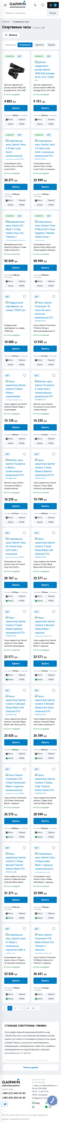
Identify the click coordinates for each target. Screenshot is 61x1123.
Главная (6, 22)
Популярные (25, 45)
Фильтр (13, 35)
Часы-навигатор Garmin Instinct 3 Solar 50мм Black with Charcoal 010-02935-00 (44, 564)
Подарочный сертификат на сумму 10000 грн (14, 328)
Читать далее (30, 1067)
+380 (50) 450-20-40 (13, 1097)
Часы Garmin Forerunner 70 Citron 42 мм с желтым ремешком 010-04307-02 (45, 328)
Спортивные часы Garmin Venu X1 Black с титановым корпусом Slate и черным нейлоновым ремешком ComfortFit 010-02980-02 (15, 960)
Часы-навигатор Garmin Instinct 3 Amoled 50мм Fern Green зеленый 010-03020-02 (44, 722)
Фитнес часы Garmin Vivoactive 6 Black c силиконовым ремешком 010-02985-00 (15, 486)
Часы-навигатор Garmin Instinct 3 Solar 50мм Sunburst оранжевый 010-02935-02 (15, 643)
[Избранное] (26, 56)
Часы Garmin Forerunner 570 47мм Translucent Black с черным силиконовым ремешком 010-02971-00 (15, 801)
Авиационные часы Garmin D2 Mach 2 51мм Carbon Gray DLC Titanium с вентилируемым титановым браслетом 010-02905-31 (15, 247)
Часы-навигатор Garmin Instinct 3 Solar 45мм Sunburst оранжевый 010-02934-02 (44, 486)
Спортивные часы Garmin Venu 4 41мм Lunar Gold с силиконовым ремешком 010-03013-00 (15, 166)
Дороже (51, 45)
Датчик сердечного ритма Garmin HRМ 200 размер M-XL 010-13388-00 (15, 88)
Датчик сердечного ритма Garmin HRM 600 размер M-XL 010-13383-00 (44, 88)
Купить (16, 108)
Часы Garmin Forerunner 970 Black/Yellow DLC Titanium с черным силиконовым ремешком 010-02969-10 (44, 960)
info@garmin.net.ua (40, 1098)
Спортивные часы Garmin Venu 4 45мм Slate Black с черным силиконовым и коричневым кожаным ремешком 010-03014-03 (44, 879)
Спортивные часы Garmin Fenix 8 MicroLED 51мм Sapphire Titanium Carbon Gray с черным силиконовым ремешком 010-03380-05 (44, 247)
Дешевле (39, 45)
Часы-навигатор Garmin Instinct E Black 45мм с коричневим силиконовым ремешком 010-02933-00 (15, 407)
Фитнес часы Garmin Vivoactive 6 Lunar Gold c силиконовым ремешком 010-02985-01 (44, 407)
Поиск (52, 13)
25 (28, 1008)
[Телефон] (35, 5)
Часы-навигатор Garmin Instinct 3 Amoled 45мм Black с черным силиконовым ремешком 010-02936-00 (44, 643)
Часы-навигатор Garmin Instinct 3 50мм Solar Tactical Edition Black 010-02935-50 (44, 801)
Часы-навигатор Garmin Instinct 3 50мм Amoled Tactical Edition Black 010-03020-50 (15, 879)
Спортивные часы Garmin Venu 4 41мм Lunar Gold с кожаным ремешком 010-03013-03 (44, 166)
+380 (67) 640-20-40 (13, 1093)
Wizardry (25, 1119)
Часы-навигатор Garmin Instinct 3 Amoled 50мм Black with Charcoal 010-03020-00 (15, 722)
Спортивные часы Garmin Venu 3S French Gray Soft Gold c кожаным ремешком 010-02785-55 (14, 564)
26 (33, 1008)
